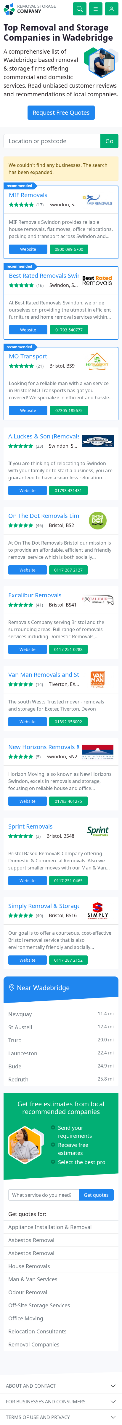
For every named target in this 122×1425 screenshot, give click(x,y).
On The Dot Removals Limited (49, 516)
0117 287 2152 (68, 960)
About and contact (31, 1386)
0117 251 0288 (68, 649)
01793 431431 (68, 490)
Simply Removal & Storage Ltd (49, 906)
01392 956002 (68, 722)
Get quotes (96, 1195)
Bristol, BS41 (63, 604)
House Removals (29, 1266)
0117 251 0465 (68, 880)
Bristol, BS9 (62, 366)
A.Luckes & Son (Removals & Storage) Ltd (64, 436)
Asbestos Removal (31, 1240)
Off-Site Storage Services (39, 1305)
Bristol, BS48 (60, 836)
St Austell (61, 1027)
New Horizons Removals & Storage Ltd (61, 747)
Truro (61, 1040)
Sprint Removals (30, 826)
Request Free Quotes (61, 112)
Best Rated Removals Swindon (50, 276)
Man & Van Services (32, 1279)
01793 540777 (69, 330)
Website (28, 249)
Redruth (61, 1079)
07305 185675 (69, 410)
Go (109, 141)
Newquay (61, 1014)
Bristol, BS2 (61, 525)
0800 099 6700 (69, 249)
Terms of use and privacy (38, 1417)
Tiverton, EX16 (65, 684)
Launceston (61, 1053)
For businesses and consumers (46, 1401)
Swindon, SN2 (61, 756)
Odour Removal (27, 1292)
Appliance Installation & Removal (50, 1227)
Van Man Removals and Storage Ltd (56, 675)
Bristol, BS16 (63, 915)
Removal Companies (34, 1344)
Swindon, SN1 (64, 446)
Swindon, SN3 (64, 204)
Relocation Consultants (37, 1331)
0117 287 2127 (68, 570)
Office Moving (25, 1318)
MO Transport (28, 356)
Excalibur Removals (35, 595)
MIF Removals (28, 195)
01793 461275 (68, 801)
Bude (61, 1066)
